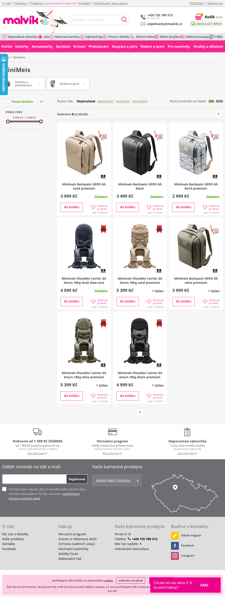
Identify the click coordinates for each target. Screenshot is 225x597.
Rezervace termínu (67, 37)
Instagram (187, 555)
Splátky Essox (68, 554)
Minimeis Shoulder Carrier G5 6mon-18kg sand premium (140, 280)
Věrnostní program (72, 534)
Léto (46, 37)
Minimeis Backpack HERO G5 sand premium (84, 186)
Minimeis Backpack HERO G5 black (140, 186)
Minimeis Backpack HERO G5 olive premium (196, 280)
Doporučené (86, 101)
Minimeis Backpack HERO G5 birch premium (196, 186)
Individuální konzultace (110, 3)
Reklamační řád (69, 559)
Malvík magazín (191, 535)
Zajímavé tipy (94, 37)
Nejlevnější (105, 101)
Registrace (215, 3)
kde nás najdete (127, 544)
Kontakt (84, 3)
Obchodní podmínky (73, 549)
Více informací (36, 453)
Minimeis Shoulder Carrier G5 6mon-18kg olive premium (84, 375)
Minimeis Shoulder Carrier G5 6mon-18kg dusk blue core (84, 280)
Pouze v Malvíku (119, 37)
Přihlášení (196, 3)
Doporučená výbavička (23, 37)
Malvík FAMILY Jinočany (113, 480)
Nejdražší (123, 101)
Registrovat (77, 479)
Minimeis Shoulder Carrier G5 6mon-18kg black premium (140, 375)
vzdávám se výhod (131, 580)
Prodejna (36, 3)
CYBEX (218, 37)
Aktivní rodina (145, 37)
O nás (6, 3)
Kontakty (8, 544)
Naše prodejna (13, 539)
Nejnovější (139, 101)
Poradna (20, 3)
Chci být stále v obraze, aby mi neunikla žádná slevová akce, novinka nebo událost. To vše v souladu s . (47, 493)
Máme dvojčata (170, 37)
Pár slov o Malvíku (15, 534)
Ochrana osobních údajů (76, 544)
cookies (108, 580)
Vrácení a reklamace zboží (77, 539)
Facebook (9, 549)
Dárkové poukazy (197, 37)
